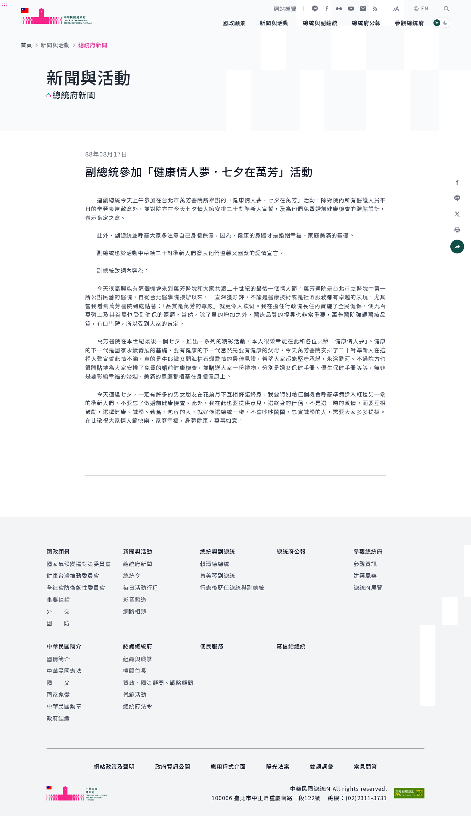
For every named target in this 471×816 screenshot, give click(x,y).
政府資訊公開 (172, 766)
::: (4, 4)
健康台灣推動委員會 (73, 575)
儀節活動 (135, 694)
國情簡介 (58, 659)
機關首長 (135, 670)
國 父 (58, 682)
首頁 (26, 45)
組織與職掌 (137, 659)
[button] (446, 8)
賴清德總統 (214, 564)
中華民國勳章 (64, 706)
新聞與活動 (55, 45)
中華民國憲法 (64, 670)
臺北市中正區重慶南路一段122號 (277, 798)
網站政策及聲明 (114, 766)
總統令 (132, 575)
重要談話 (58, 599)
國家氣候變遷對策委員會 (79, 564)
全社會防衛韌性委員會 (76, 587)
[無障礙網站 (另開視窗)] (409, 793)
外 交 (58, 611)
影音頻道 (135, 599)
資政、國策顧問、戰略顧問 (158, 682)
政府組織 (58, 718)
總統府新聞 (137, 564)
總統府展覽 (368, 587)
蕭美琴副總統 (217, 575)
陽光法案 (278, 766)
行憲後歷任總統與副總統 (232, 587)
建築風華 (365, 575)
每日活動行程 (140, 587)
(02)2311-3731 (366, 798)
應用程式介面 (228, 766)
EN (424, 8)
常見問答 (365, 766)
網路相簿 (135, 611)
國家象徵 (58, 694)
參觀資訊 (365, 564)
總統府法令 (137, 706)
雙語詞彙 (321, 766)
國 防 (58, 623)
